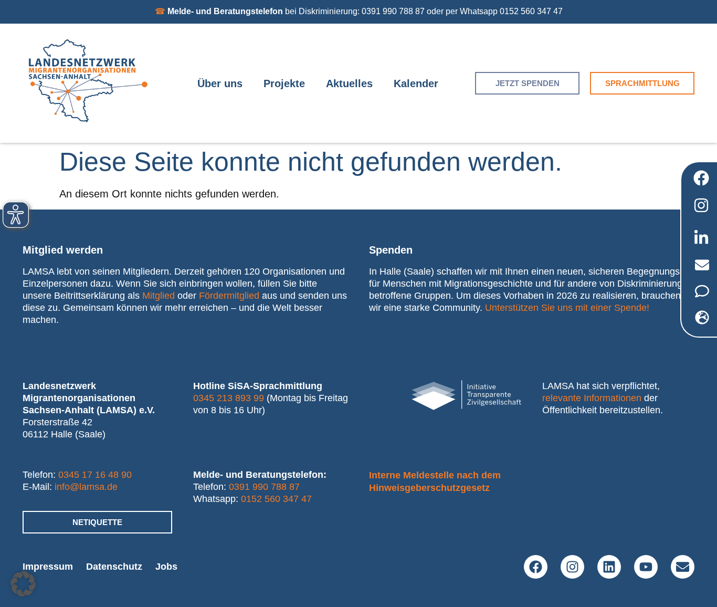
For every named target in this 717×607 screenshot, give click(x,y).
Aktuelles (349, 83)
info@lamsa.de (86, 487)
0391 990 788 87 (264, 487)
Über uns (219, 83)
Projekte (284, 83)
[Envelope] (682, 567)
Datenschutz (114, 566)
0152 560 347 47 (276, 499)
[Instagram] (572, 567)
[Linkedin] (609, 567)
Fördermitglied (229, 295)
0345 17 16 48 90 (95, 474)
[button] (23, 584)
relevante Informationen (591, 398)
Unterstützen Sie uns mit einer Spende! (567, 307)
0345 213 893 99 (228, 398)
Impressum (48, 566)
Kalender (416, 83)
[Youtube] (646, 567)
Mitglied (158, 295)
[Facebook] (535, 567)
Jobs (166, 566)
